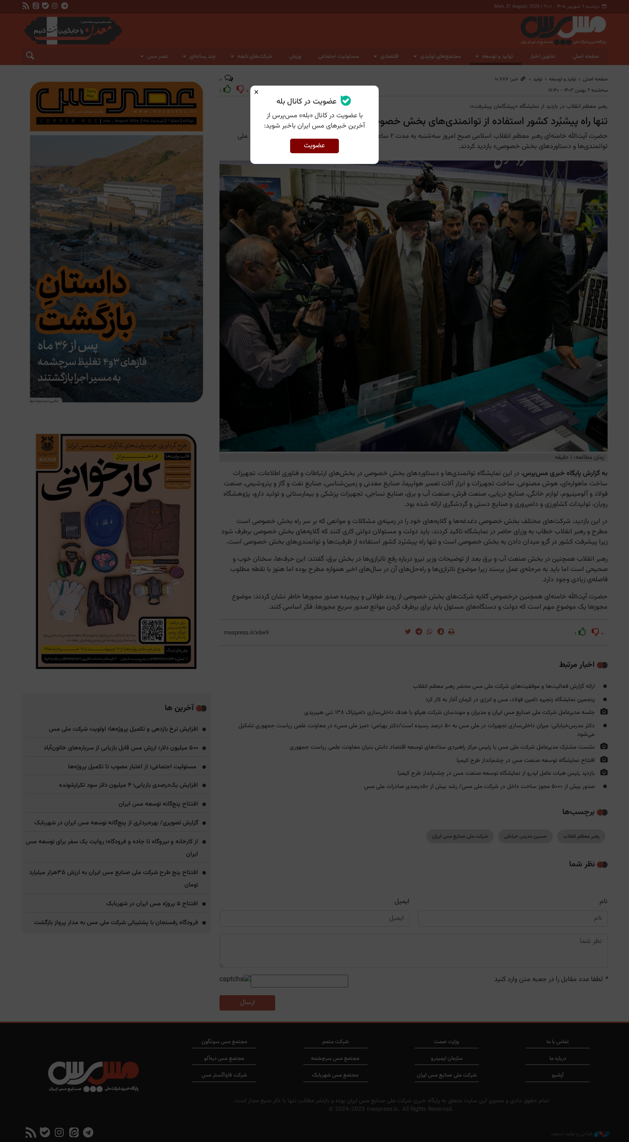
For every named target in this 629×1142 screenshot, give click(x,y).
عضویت (314, 145)
